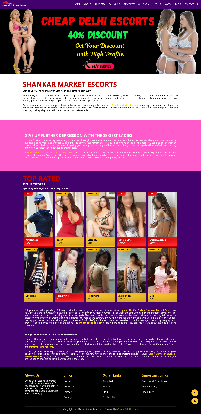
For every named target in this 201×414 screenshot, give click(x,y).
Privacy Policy (149, 386)
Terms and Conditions (154, 381)
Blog (105, 391)
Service (68, 391)
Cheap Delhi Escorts (127, 409)
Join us (106, 386)
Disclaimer (148, 391)
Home (67, 381)
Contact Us (109, 397)
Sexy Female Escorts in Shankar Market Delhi (48, 152)
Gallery (68, 397)
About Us (69, 386)
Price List (108, 381)
